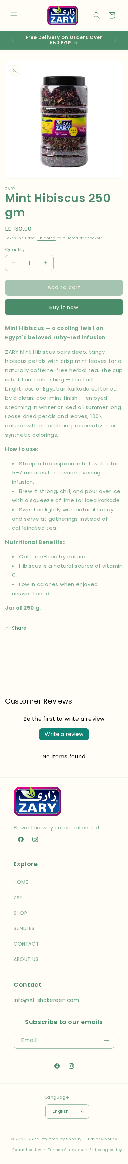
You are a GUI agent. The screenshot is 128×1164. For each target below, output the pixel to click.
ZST (18, 897)
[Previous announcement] (12, 40)
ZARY (34, 1139)
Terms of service (65, 1149)
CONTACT (26, 943)
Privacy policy (102, 1139)
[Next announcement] (115, 40)
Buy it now (64, 307)
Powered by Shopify (61, 1139)
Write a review (64, 734)
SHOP (20, 913)
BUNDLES (24, 928)
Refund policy (26, 1149)
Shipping (46, 238)
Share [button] (19, 628)
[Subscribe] (106, 1041)
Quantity (15, 249)
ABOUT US (26, 959)
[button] (13, 15)
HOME (21, 882)
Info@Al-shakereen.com (46, 1000)
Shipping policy (105, 1149)
